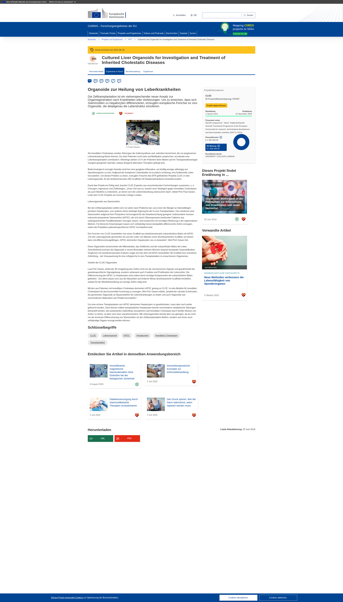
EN (95, 81)
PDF (129, 438)
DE (90, 81)
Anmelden (181, 15)
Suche (193, 33)
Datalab (183, 33)
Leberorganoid (110, 335)
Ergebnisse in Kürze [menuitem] (114, 71)
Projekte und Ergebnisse (129, 33)
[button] (193, 15)
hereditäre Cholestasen (166, 335)
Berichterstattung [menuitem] (133, 71)
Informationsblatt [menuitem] (96, 71)
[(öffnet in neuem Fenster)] (109, 13)
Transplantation (97, 342)
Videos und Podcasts (153, 33)
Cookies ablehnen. (278, 598)
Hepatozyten (143, 335)
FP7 (130, 39)
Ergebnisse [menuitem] (148, 71)
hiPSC (127, 335)
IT (113, 81)
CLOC (93, 335)
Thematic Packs (107, 33)
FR (107, 81)
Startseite (93, 33)
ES (101, 81)
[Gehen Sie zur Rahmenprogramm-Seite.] (93, 60)
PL (119, 81)
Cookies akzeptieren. (238, 598)
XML (102, 438)
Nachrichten (172, 33)
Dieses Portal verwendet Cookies (67, 598)
